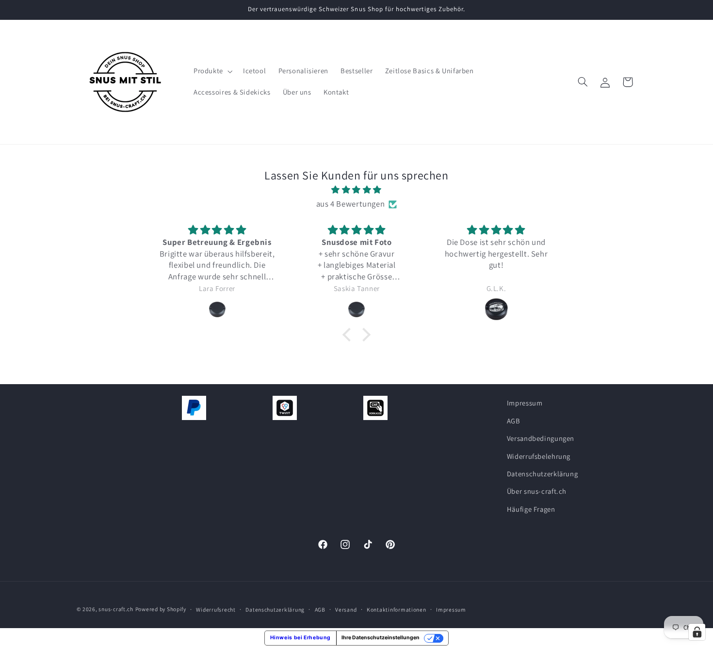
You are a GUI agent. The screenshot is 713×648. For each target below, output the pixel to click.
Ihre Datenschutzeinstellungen (380, 637)
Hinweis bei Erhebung (300, 637)
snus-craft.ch (115, 609)
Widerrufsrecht (215, 609)
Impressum (525, 402)
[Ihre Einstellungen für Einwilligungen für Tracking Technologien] (697, 632)
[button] (212, 71)
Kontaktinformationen (396, 609)
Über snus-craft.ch (537, 491)
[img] (356, 190)
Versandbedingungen (540, 438)
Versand (345, 609)
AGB (513, 420)
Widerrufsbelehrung (538, 455)
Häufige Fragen (531, 508)
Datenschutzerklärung (542, 473)
